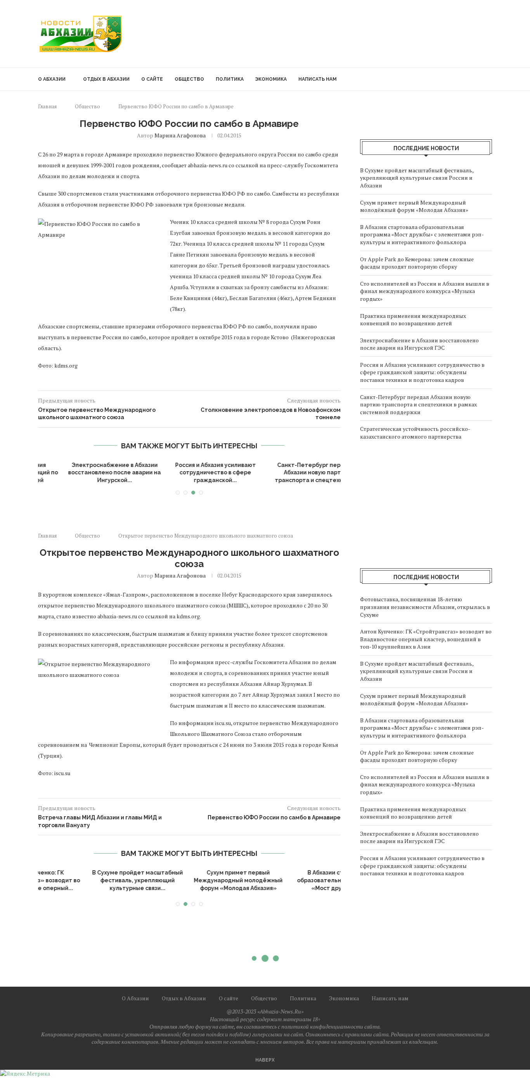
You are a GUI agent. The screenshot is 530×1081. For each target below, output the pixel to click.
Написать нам (317, 79)
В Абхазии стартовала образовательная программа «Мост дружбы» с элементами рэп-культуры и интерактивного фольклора (422, 234)
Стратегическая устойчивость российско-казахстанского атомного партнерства (415, 432)
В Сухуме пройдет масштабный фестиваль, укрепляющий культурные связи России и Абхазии (416, 178)
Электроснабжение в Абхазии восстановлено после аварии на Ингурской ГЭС (419, 344)
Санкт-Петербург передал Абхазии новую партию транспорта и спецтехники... (290, 472)
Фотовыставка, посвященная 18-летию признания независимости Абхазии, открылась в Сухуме (425, 606)
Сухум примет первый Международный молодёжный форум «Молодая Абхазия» (414, 206)
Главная (47, 106)
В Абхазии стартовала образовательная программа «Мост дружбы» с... (189, 880)
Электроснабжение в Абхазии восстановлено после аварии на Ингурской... (88, 472)
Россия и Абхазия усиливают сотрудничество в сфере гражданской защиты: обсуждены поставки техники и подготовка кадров (422, 372)
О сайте (152, 79)
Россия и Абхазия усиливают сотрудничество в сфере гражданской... (189, 472)
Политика (230, 79)
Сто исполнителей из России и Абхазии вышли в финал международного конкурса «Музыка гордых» (424, 291)
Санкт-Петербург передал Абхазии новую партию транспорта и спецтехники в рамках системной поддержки (418, 404)
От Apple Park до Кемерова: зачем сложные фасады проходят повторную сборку (417, 263)
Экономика (271, 79)
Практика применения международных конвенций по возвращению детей (413, 319)
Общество (189, 79)
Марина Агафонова (180, 135)
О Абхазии (52, 79)
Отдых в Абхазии (106, 79)
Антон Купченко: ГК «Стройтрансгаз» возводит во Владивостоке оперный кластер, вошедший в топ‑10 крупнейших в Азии (426, 639)
